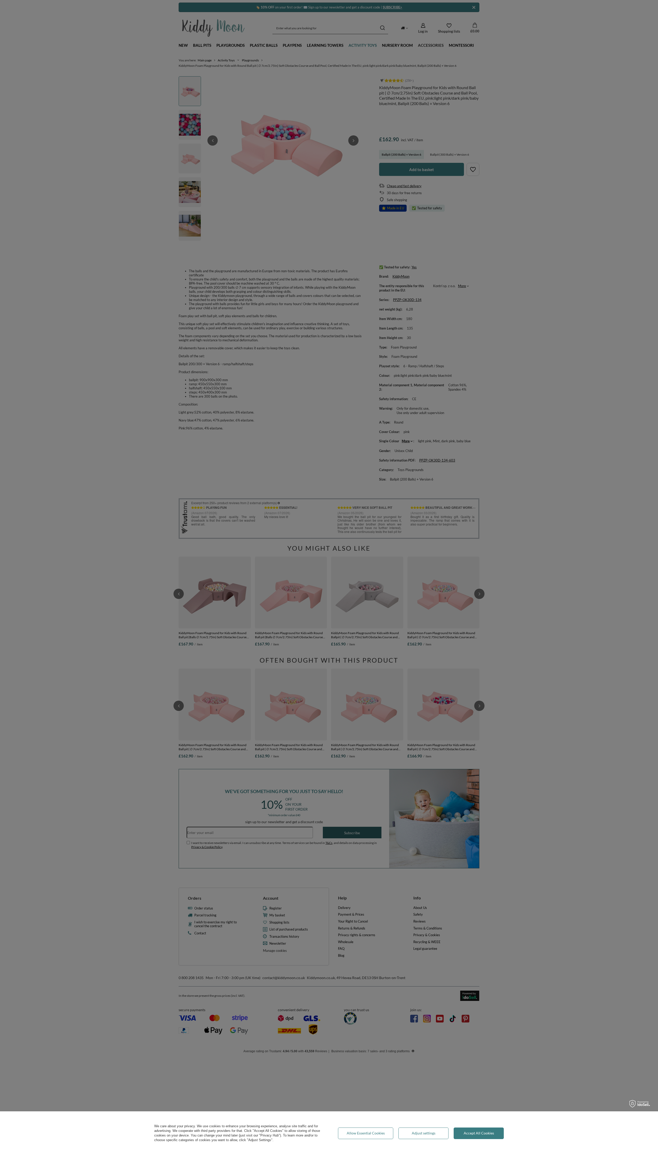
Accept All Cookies (479, 1133)
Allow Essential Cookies (366, 1133)
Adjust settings (423, 1133)
